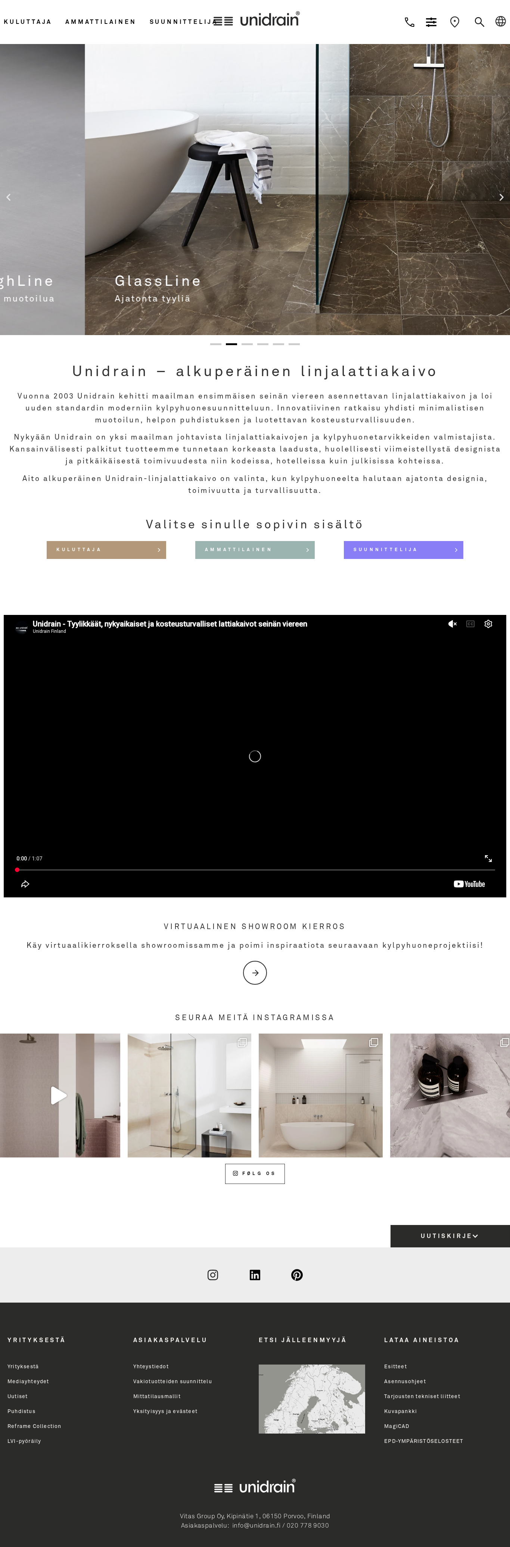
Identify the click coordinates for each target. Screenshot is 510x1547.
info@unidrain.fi (256, 1526)
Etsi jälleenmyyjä (303, 1340)
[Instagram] (213, 1275)
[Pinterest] (297, 1275)
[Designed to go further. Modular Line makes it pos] (321, 1095)
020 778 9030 (308, 1526)
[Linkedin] (255, 1275)
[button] (33, 22)
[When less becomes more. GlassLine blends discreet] (190, 1095)
